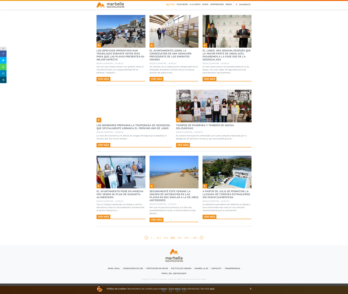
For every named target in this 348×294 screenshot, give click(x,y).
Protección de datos (157, 268)
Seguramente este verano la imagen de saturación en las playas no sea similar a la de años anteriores (174, 196)
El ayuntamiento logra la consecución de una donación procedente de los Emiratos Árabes (170, 55)
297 (195, 237)
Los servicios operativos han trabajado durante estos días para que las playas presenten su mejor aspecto (120, 55)
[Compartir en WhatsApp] (3, 67)
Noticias (170, 4)
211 (159, 237)
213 (172, 237)
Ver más (103, 145)
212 (166, 237)
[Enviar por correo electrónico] (3, 73)
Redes (229, 4)
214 (179, 237)
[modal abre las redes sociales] (3, 80)
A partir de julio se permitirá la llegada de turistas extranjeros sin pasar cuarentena (226, 194)
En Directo (245, 4)
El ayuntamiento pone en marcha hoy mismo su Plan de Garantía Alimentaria (120, 194)
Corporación (217, 4)
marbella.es (201, 268)
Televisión (182, 4)
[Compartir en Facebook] (3, 53)
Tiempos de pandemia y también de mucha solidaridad (205, 127)
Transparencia (232, 268)
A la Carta (195, 4)
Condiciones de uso (133, 268)
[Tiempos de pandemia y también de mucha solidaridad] (213, 106)
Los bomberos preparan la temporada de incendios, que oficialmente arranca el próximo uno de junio (133, 127)
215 (186, 237)
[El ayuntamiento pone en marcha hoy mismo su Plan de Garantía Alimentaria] (121, 172)
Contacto (216, 268)
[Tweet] (3, 60)
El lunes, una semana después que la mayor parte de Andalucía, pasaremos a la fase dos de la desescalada (227, 55)
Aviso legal (114, 268)
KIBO (179, 279)
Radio (205, 4)
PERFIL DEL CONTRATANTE (173, 273)
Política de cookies (181, 268)
